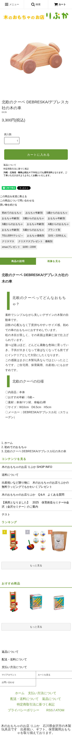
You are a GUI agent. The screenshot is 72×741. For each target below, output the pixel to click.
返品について (9, 165)
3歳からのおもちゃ (12, 224)
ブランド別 (54, 230)
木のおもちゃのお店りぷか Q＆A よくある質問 (33, 494)
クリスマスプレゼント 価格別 (35, 241)
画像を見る (54, 261)
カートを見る (44, 675)
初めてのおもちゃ (11, 212)
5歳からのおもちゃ (33, 230)
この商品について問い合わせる (17, 200)
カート (62, 4)
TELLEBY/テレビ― (12, 235)
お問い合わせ (8, 682)
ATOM (59, 710)
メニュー (14, 4)
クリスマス (8, 241)
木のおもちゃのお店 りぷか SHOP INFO (27, 466)
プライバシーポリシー (23, 710)
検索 (38, 4)
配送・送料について (24, 699)
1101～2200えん (57, 235)
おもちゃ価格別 (35, 235)
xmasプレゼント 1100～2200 (19, 247)
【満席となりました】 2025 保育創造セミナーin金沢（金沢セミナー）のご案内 (35, 504)
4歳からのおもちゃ (58, 224)
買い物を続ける (8, 204)
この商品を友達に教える (13, 196)
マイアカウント (9, 675)
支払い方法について (42, 693)
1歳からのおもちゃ (56, 212)
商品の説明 (18, 261)
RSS (49, 710)
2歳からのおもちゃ (33, 218)
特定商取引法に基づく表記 (16, 169)
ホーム (8, 442)
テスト (6, 514)
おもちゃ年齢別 (34, 212)
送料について (10, 474)
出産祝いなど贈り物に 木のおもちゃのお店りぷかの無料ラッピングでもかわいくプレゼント (35, 484)
